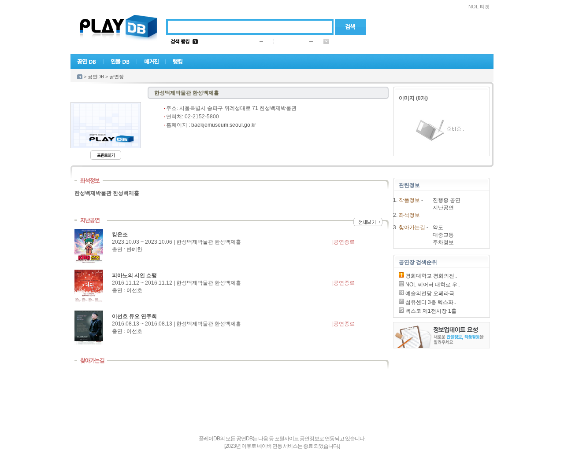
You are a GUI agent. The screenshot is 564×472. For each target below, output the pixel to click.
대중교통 (443, 235)
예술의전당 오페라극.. (430, 293)
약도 (438, 227)
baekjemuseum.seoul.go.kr (223, 125)
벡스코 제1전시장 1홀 (430, 311)
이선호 (134, 290)
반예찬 (134, 249)
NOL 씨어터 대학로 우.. (432, 285)
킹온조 (120, 234)
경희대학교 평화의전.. (430, 276)
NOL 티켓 (479, 6)
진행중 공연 (446, 200)
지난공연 (443, 208)
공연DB (96, 76)
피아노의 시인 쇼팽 (134, 275)
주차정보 (443, 242)
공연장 (116, 76)
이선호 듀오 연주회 (134, 316)
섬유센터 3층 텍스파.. (430, 302)
